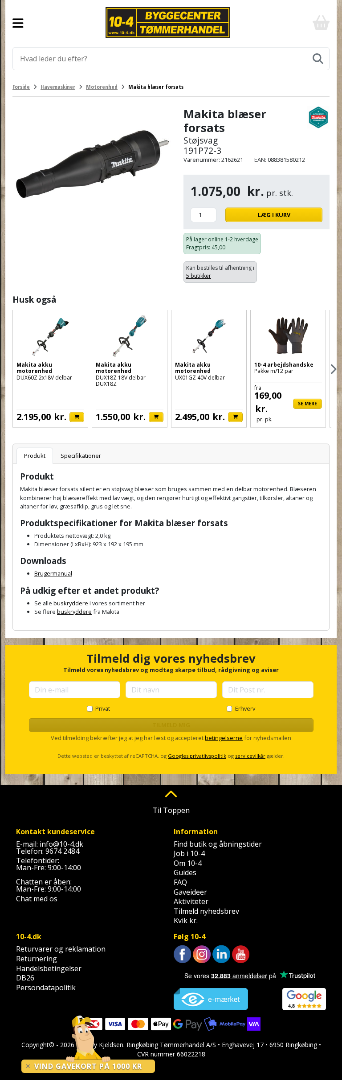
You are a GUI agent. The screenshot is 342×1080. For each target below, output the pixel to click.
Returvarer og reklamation (61, 949)
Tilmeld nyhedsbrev (206, 911)
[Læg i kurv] (76, 417)
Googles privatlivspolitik (197, 755)
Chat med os (36, 899)
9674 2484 (62, 851)
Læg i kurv (274, 215)
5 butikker (198, 276)
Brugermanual (53, 573)
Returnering (36, 959)
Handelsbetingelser (48, 968)
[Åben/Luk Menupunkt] (18, 22)
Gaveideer (190, 892)
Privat (102, 708)
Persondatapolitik (46, 987)
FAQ (180, 882)
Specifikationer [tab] (81, 456)
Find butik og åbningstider (218, 844)
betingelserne (224, 738)
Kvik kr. (186, 920)
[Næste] (332, 369)
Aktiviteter (191, 901)
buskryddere (70, 603)
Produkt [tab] (34, 456)
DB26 (25, 978)
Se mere (307, 403)
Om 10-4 (188, 863)
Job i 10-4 (189, 853)
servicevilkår (250, 755)
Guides (185, 872)
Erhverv (245, 708)
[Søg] (318, 59)
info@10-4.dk (61, 844)
